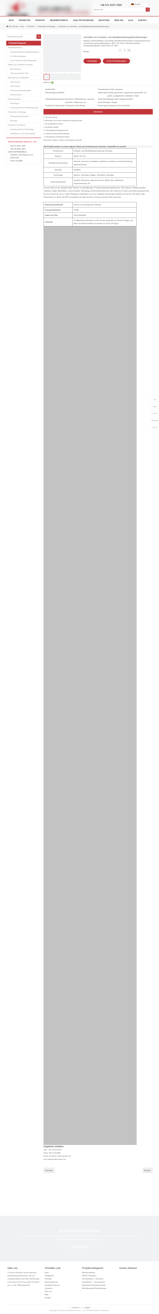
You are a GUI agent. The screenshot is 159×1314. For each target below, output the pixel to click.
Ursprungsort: (103, 106)
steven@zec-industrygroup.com (60, 1156)
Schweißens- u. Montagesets (93, 1282)
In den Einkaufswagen (116, 61)
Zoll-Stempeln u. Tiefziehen (92, 1279)
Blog (46, 1294)
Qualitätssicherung (52, 1285)
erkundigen (92, 61)
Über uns (48, 1291)
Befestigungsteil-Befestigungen (94, 1288)
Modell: (48, 89)
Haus (47, 1273)
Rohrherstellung (14, 99)
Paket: (100, 99)
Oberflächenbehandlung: (55, 99)
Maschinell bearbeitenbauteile (93, 1285)
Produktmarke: (103, 89)
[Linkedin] (18, 1289)
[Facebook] (9, 1289)
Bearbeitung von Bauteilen (18, 78)
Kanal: (100, 102)
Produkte (48, 1279)
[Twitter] (22, 1289)
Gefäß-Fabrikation (89, 1276)
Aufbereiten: (102, 93)
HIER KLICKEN (79, 1247)
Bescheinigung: (51, 93)
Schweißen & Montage (17, 112)
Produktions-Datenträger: (55, 106)
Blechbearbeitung (15, 47)
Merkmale (98, 112)
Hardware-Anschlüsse (16, 125)
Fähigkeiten (49, 1276)
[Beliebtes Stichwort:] (148, 10)
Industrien (49, 1288)
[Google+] (13, 1289)
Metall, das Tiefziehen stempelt (20, 65)
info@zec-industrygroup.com (22, 155)
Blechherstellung (88, 1273)
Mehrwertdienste (51, 1282)
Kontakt (48, 1298)
